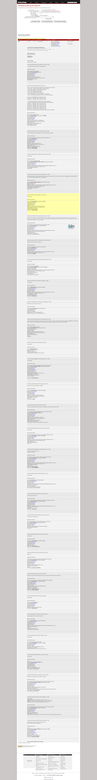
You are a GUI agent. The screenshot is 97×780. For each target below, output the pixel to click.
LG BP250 (61, 761)
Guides (51, 2)
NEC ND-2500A (33, 501)
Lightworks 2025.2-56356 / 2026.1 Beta (53, 761)
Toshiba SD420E (36, 274)
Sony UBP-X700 (62, 767)
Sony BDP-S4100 (62, 764)
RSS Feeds (55, 773)
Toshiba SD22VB (36, 629)
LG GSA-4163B (33, 201)
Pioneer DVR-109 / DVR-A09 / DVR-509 (37, 161)
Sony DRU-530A (33, 327)
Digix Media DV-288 (36, 667)
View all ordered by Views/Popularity (60, 21)
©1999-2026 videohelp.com (48, 779)
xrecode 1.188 (50, 760)
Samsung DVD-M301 (36, 690)
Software (36, 2)
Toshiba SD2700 (62, 760)
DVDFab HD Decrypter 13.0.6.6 (40, 769)
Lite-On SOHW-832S (34, 267)
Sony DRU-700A (33, 225)
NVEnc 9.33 (37, 757)
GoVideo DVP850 (36, 668)
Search (33, 773)
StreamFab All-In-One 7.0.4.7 (40, 766)
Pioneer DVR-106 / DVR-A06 (35, 412)
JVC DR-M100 (33, 138)
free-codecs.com (50, 777)
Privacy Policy (41, 773)
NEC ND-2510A (33, 287)
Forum (31, 2)
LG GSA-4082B (33, 435)
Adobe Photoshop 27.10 (51, 757)
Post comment (70, 43)
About (45, 773)
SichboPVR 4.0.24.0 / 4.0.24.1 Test (52, 768)
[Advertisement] (48, 30)
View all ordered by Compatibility (47, 21)
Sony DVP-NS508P (62, 763)
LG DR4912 (33, 247)
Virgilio (36, 85)
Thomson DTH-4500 (36, 487)
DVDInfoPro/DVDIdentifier (39, 47)
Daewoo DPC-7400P (63, 768)
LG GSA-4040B (33, 390)
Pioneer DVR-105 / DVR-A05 (35, 182)
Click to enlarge (70, 228)
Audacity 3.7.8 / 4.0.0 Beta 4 (40, 763)
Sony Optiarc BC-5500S (35, 72)
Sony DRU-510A (33, 308)
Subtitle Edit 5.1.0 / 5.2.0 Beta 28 (52, 764)
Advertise (48, 773)
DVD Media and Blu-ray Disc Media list (29, 5)
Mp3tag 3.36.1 (38, 756)
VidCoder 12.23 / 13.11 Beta (52, 763)
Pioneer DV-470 (62, 756)
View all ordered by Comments (35, 21)
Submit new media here (34, 7)
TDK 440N (32, 480)
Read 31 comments (71, 41)
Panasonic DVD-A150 (36, 486)
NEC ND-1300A (33, 620)
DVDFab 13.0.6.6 (50, 756)
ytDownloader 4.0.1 (51, 769)
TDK (19, 41)
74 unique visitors (29, 760)
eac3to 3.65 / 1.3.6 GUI (39, 768)
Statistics (59, 773)
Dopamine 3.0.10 (38, 760)
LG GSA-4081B (33, 602)
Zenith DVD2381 (36, 691)
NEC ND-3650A (33, 115)
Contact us (37, 773)
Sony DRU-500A (33, 457)
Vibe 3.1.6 (37, 761)
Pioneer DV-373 (62, 757)
